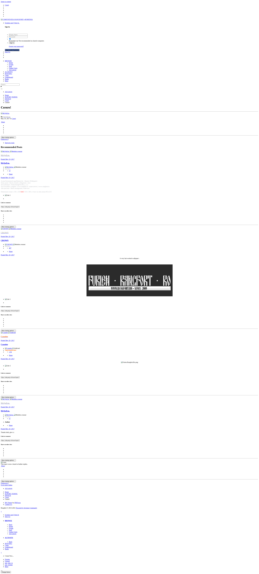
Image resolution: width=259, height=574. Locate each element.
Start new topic (9, 143)
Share (3, 122)
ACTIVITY (9, 72)
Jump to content (6, 2)
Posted (7, 159)
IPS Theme (8, 503)
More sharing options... (8, 137)
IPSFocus (17, 503)
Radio (7, 79)
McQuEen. (5, 163)
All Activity (12, 70)
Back (10, 525)
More (6, 81)
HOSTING (8, 74)
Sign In (12, 43)
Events (11, 64)
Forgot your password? (16, 46)
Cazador (4, 344)
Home (11, 63)
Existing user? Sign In (12, 23)
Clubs (7, 75)
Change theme (6, 572)
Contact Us (8, 504)
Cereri (14, 118)
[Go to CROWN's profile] (5, 229)
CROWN (4, 240)
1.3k (10, 352)
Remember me (13, 41)
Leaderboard (9, 77)
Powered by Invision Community (26, 508)
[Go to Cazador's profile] (4, 332)
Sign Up (7, 52)
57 (10, 171)
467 (10, 248)
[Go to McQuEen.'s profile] (5, 113)
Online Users (13, 68)
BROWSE (8, 61)
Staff (10, 66)
